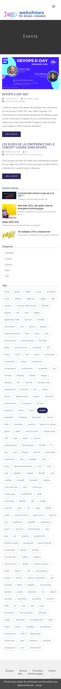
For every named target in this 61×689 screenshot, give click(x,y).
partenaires (46, 522)
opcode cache (21, 515)
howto (25, 438)
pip (14, 536)
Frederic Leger (32, 99)
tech (24, 606)
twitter (7, 620)
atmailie (40, 320)
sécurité (50, 599)
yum (22, 648)
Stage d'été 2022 (10, 222)
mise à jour (37, 487)
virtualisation (45, 627)
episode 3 (8, 410)
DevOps (19, 155)
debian (32, 375)
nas (32, 501)
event (31, 410)
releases (37, 557)
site (52, 578)
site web (8, 585)
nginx (37, 508)
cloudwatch (9, 361)
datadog (20, 375)
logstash (17, 473)
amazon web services (27, 306)
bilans (7, 347)
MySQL (22, 501)
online (7, 515)
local (49, 466)
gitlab (17, 431)
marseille (33, 480)
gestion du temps (48, 424)
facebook (22, 417)
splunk (20, 592)
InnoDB (42, 445)
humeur (8, 264)
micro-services (11, 487)
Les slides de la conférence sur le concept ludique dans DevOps (28, 146)
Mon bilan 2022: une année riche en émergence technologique (35, 207)
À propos (10, 671)
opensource (38, 515)
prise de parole (44, 543)
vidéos (18, 627)
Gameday (34, 155)
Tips (7, 276)
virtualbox (30, 627)
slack (19, 585)
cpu (54, 368)
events (8, 101)
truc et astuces (26, 613)
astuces (28, 320)
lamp (44, 459)
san (28, 571)
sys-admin (36, 599)
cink (27, 354)
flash (6, 424)
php (47, 529)
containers (42, 368)
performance (34, 529)
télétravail (20, 620)
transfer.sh (9, 613)
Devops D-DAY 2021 (15, 94)
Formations (38, 671)
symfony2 (22, 599)
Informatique (28, 445)
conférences (27, 368)
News (7, 270)
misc (25, 487)
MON (39, 494)
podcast (25, 536)
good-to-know (32, 431)
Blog (20, 674)
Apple (36, 313)
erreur (21, 410)
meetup (46, 480)
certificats (36, 347)
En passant (26, 403)
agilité (43, 299)
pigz (6, 536)
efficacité (49, 396)
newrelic (8, 508)
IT (51, 445)
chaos (12, 155)
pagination (17, 522)
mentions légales (35, 674)
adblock (18, 299)
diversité (24, 389)
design (44, 375)
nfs (28, 508)
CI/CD (17, 354)
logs (6, 473)
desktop (8, 382)
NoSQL (49, 508)
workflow (47, 641)
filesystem (37, 417)
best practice (10, 340)
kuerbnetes (9, 459)
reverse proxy (10, 564)
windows (33, 641)
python (23, 550)
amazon (8, 306)
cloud (36, 354)
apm (27, 313)
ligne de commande (23, 466)
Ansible (45, 306)
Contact (52, 671)
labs (22, 459)
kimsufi (36, 452)
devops (15, 101)
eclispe (36, 396)
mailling (7, 480)
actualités (9, 253)
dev (18, 382)
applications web (11, 320)
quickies (35, 550)
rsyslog (25, 564)
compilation (36, 361)
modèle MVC (26, 494)
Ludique (29, 473)
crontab (7, 375)
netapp (43, 501)
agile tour (31, 299)
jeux (40, 155)
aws (6, 155)
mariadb (20, 480)
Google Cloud (49, 431)
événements (35, 648)
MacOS (42, 473)
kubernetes (50, 452)
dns (35, 389)
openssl (52, 515)
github (7, 431)
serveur (19, 578)
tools (41, 606)
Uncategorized (36, 620)
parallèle (31, 522)
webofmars (9, 641)
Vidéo (7, 627)
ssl (43, 592)
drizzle (7, 396)
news (19, 508)
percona (19, 529)
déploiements (22, 396)
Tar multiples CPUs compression (34, 231)
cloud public (49, 354)
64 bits (17, 292)
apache (7, 313)
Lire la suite (11, 134)
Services (23, 671)
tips (32, 606)
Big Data (43, 340)
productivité (9, 550)
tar (15, 606)
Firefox (50, 417)
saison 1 (18, 571)
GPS (6, 438)
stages (53, 592)
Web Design (35, 634)
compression (10, 368)
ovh (6, 522)
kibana (25, 452)
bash (27, 333)
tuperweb (42, 613)
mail (52, 473)
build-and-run (21, 347)
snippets (31, 585)
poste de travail (11, 543)
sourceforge (45, 585)
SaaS (6, 571)
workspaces (9, 648)
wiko (22, 641)
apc (18, 313)
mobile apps (9, 494)
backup (43, 326)
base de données (12, 333)
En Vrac (40, 403)
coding (23, 361)
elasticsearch (10, 403)
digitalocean (9, 389)
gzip (15, 438)
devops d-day (44, 382)
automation (9, 326)
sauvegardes (41, 571)
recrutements (10, 557)
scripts (7, 578)
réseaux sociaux (40, 564)
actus (6, 299)
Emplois (8, 259)
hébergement (10, 445)
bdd (46, 333)
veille (50, 620)
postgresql (28, 543)
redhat (25, 557)
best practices (27, 340)
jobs (15, 452)
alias (53, 299)
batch (37, 333)
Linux (39, 466)
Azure (32, 326)
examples (8, 417)
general (31, 424)
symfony (8, 599)
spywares (32, 592)
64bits (28, 292)
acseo (39, 292)
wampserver (10, 634)
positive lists (39, 536)
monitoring (9, 501)
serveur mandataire (36, 578)
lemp (6, 466)
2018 (6, 292)
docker (45, 389)
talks (6, 606)
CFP (48, 347)
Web (23, 634)
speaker (22, 101)
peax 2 (7, 529)
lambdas (33, 459)
